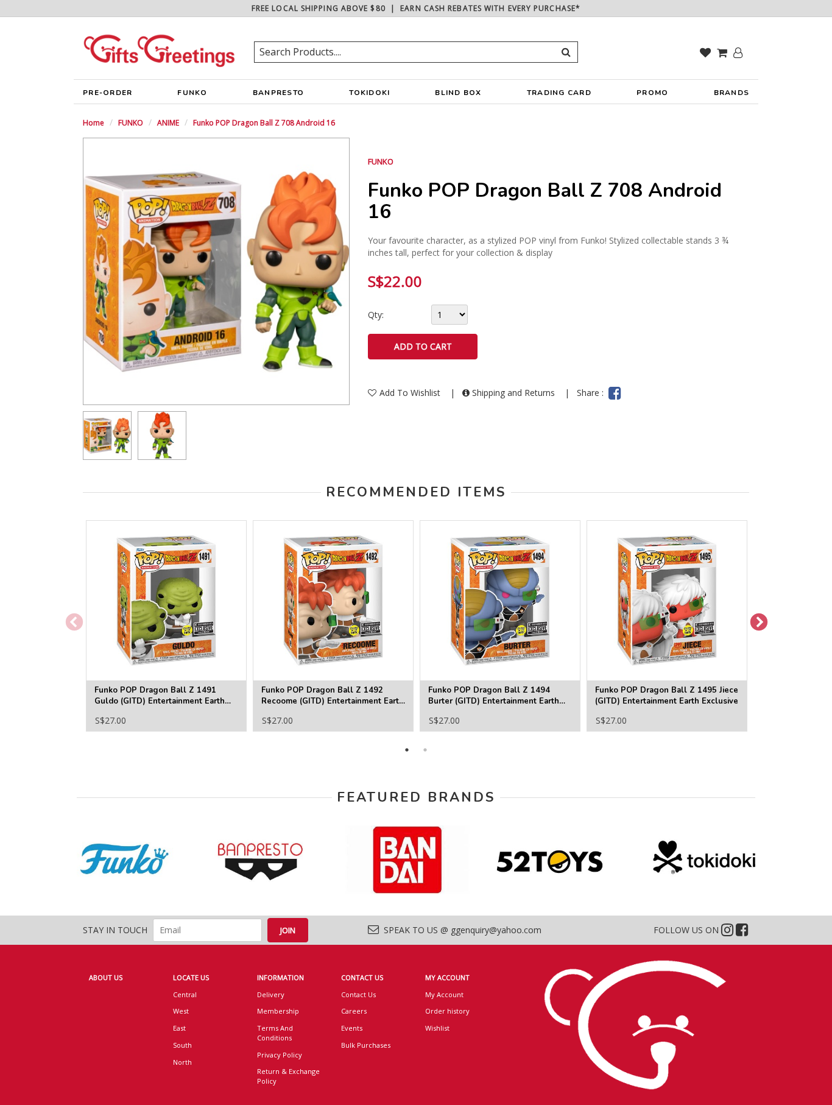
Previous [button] (71, 619)
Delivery (270, 994)
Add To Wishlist (411, 392)
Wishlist (437, 1028)
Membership (278, 1010)
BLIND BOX (458, 92)
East (179, 1028)
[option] (107, 435)
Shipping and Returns (513, 392)
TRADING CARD (559, 92)
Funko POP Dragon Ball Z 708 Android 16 (264, 123)
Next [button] (755, 619)
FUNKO (192, 92)
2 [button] (425, 750)
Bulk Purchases (365, 1045)
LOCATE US (191, 977)
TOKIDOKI (369, 92)
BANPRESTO (278, 92)
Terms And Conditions (275, 1032)
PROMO (652, 92)
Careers (354, 1010)
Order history (447, 1010)
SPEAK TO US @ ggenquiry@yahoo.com (460, 930)
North (182, 1062)
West (181, 1010)
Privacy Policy (279, 1054)
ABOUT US (105, 977)
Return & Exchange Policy (288, 1076)
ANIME (168, 123)
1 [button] (407, 750)
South (182, 1045)
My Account (444, 994)
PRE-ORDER (107, 92)
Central (185, 994)
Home (93, 123)
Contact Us (358, 994)
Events (351, 1028)
